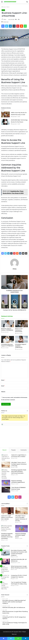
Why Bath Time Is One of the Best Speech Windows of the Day (19, 464)
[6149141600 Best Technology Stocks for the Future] (5, 122)
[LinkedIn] (8, 253)
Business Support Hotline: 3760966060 (7, 329)
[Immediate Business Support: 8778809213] (7, 339)
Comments (24, 450)
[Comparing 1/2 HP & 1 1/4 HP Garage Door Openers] (5, 577)
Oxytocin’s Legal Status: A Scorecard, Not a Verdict (7, 517)
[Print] (26, 253)
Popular (13, 450)
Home (4, 7)
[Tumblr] (11, 253)
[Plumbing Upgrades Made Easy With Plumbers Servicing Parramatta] (6, 474)
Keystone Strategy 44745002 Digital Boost (20, 535)
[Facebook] (2, 253)
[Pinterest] (14, 253)
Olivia (5, 19)
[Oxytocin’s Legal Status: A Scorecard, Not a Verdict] (6, 457)
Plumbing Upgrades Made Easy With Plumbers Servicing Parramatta (18, 471)
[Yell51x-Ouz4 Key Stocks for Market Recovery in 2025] (5, 114)
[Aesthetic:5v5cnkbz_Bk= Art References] (5, 561)
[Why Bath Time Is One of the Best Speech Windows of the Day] (6, 465)
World (8, 7)
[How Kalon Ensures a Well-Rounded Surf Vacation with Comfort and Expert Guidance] (5, 552)
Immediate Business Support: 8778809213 (7, 345)
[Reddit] (17, 253)
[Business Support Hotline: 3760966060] (7, 323)
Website (3, 391)
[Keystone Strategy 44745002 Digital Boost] (6, 483)
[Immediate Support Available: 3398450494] (21, 339)
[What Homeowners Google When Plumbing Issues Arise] (5, 569)
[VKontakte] (20, 253)
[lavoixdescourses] (10, 1)
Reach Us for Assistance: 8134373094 (19, 330)
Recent (4, 450)
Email (3, 385)
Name (3, 380)
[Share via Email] (23, 253)
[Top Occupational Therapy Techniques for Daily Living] (5, 585)
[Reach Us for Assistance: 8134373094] (21, 323)
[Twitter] (5, 253)
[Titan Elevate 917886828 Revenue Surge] (6, 490)
